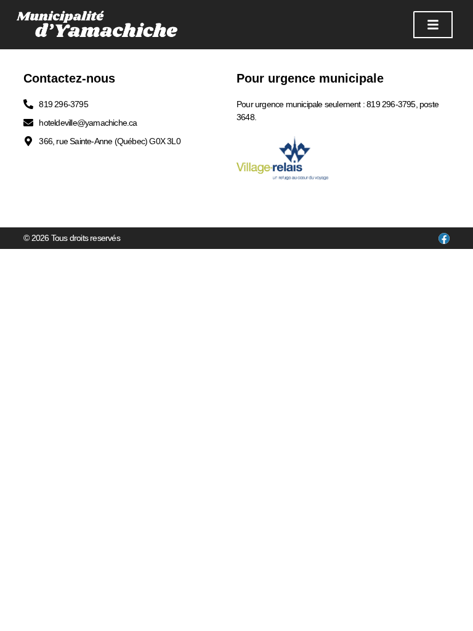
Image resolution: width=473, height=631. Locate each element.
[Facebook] (444, 238)
